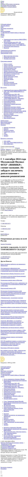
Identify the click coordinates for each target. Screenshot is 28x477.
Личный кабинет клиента (10, 398)
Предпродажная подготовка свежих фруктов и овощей (13, 113)
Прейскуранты (4, 120)
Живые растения (8, 78)
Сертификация (8, 116)
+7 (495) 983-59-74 (5, 32)
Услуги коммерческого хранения (12, 100)
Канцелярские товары (9, 69)
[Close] (1, 472)
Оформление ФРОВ (9, 394)
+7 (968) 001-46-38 (5, 228)
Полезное (3, 125)
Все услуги (4, 87)
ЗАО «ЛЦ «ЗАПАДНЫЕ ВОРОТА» (13, 142)
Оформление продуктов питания (12, 109)
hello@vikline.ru (15, 32)
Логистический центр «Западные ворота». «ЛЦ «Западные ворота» (15, 432)
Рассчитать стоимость (6, 467)
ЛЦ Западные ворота (9, 405)
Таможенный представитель (8, 50)
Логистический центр (6, 52)
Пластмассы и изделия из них (12, 73)
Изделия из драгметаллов (10, 83)
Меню (2, 2)
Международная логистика (11, 56)
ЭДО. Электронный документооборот (14, 422)
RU (13, 146)
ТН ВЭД (6, 136)
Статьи (5, 134)
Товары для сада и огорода (11, 71)
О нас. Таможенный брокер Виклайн (13, 401)
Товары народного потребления (12, 66)
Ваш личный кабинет (9, 118)
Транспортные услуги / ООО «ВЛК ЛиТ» (15, 45)
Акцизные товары (8, 79)
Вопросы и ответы (9, 130)
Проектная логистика (9, 57)
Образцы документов (9, 127)
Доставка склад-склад (9, 58)
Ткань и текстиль (8, 65)
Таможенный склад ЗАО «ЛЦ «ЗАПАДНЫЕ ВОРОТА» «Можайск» (14, 97)
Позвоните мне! (5, 258)
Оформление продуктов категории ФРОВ (15, 111)
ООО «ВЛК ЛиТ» (8, 144)
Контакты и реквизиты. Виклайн (12, 427)
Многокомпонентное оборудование (13, 72)
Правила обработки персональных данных (12, 442)
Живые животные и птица (11, 76)
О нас (2, 37)
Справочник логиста (9, 131)
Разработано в (5, 444)
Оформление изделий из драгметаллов (14, 108)
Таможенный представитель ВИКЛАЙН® (15, 90)
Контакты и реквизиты (7, 138)
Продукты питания (9, 82)
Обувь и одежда (8, 64)
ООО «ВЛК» (7, 141)
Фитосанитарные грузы (10, 68)
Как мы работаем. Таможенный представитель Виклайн (12, 436)
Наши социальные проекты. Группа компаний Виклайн (13, 409)
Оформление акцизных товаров (12, 107)
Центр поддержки (5, 123)
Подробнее (8, 244)
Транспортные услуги (6, 53)
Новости (6, 129)
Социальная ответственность (11, 46)
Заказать (3, 244)
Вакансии (6, 48)
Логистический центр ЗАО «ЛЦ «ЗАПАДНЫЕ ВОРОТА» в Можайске (14, 43)
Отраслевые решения (6, 61)
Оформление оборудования (11, 115)
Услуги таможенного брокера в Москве (14, 379)
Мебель (6, 80)
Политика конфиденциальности (12, 438)
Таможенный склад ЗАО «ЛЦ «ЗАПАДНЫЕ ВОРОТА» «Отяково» (13, 95)
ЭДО (5, 133)
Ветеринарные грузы (9, 75)
